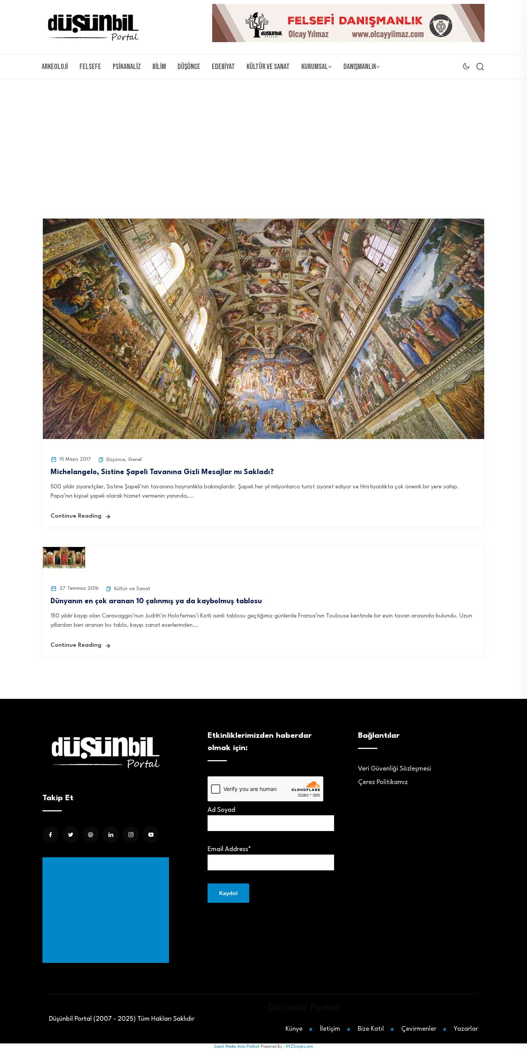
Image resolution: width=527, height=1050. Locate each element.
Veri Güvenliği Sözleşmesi (394, 769)
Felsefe (90, 66)
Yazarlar (466, 1029)
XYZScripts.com (299, 1046)
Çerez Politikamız (383, 782)
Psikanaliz (127, 66)
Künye (293, 1029)
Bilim (159, 66)
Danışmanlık (359, 66)
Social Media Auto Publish (237, 1046)
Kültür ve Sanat (268, 66)
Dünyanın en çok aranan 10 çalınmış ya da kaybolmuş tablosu (156, 601)
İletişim (330, 1029)
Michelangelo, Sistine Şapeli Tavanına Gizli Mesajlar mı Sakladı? (162, 472)
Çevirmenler (418, 1029)
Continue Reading (76, 516)
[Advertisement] (263, 137)
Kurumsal (314, 66)
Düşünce (188, 66)
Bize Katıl (371, 1029)
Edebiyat (223, 66)
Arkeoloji (55, 66)
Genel (135, 459)
